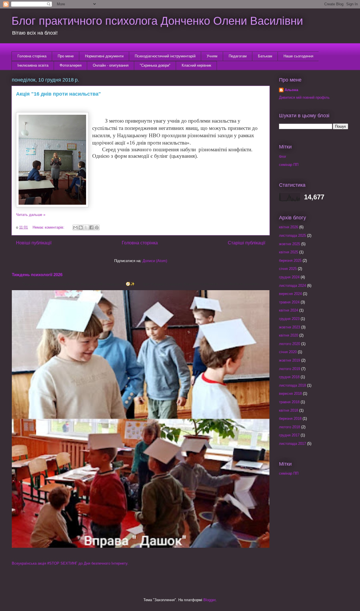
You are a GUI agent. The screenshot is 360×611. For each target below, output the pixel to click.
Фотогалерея (71, 65)
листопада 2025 (292, 235)
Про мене (66, 56)
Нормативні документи (104, 56)
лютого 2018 (289, 427)
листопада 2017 (292, 443)
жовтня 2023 (289, 327)
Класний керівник (196, 65)
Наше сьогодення (298, 56)
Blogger (209, 600)
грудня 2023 (289, 319)
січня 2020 (288, 352)
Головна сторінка (31, 56)
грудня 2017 (289, 435)
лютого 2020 (289, 344)
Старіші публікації (246, 242)
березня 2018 (290, 418)
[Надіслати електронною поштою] (75, 227)
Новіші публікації (33, 242)
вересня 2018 (290, 393)
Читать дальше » (30, 215)
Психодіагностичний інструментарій (165, 56)
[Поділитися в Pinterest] (97, 227)
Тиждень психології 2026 (37, 274)
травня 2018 (289, 402)
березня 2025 (290, 260)
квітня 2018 (288, 410)
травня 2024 (289, 302)
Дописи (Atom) (155, 261)
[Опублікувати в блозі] (81, 227)
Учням (212, 56)
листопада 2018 (292, 385)
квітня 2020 (288, 335)
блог (282, 156)
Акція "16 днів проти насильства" (58, 94)
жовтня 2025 (289, 244)
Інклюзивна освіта (32, 65)
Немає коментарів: (49, 227)
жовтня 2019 (289, 360)
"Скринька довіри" (155, 65)
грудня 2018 (289, 377)
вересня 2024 (290, 294)
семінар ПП (288, 165)
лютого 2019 (289, 369)
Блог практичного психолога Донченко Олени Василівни (157, 21)
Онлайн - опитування (111, 65)
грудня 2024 (289, 277)
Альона (291, 90)
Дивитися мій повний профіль (304, 97)
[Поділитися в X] (86, 227)
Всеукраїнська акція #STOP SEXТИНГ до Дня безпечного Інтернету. (70, 563)
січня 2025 (288, 269)
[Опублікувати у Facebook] (91, 227)
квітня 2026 (288, 227)
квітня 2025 (288, 252)
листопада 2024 (292, 285)
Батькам (265, 56)
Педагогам (238, 56)
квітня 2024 (288, 310)
